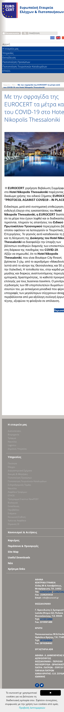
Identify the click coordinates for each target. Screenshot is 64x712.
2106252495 (46, 592)
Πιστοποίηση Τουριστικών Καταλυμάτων (27, 481)
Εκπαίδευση (13, 506)
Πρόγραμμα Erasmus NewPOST (23, 499)
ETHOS (11, 495)
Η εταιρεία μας (17, 424)
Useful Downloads (19, 557)
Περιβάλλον (13, 509)
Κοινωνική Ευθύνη (17, 516)
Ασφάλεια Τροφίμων (17, 491)
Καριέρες (13, 540)
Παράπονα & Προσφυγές (23, 546)
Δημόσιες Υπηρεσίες (17, 448)
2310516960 (46, 618)
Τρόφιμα (12, 438)
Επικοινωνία (12, 33)
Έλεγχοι (11, 466)
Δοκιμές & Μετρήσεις (18, 474)
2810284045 (46, 640)
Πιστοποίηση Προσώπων (20, 477)
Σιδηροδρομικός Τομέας (19, 484)
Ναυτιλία (12, 441)
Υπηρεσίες (14, 457)
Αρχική (6, 84)
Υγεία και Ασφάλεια (17, 520)
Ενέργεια (12, 513)
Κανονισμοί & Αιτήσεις (22, 532)
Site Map (13, 551)
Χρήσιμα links (16, 569)
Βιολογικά (13, 502)
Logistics (12, 445)
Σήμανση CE (13, 524)
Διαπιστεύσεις (14, 430)
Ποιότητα (12, 463)
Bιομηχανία (13, 434)
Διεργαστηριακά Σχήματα (20, 470)
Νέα (13, 84)
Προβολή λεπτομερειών (32, 707)
